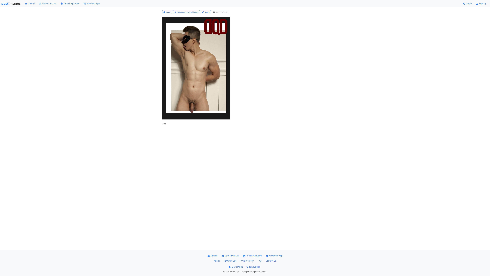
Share (207, 12)
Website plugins (71, 3)
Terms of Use (230, 260)
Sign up (482, 3)
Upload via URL (49, 3)
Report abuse (221, 12)
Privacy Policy (247, 260)
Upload (31, 3)
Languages (254, 266)
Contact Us (271, 260)
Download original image (188, 12)
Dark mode (237, 266)
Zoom (168, 12)
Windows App (93, 3)
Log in (469, 3)
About (217, 260)
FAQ (260, 260)
